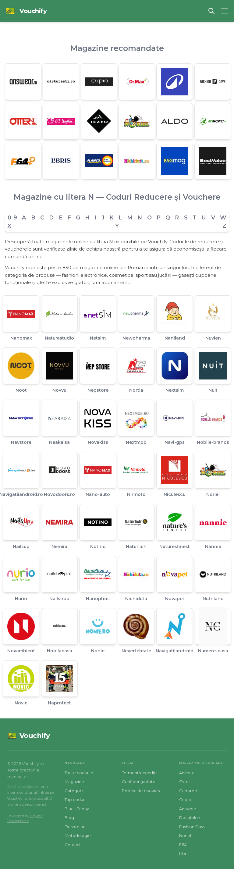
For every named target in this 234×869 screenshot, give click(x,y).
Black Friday (77, 808)
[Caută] (211, 11)
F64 (182, 844)
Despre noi (76, 826)
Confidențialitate (138, 781)
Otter (184, 781)
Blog (69, 817)
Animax (186, 772)
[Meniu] (224, 11)
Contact (73, 844)
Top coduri (75, 799)
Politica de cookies (141, 790)
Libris (184, 853)
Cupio (185, 799)
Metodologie (78, 835)
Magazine (74, 781)
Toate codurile (79, 772)
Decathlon (189, 817)
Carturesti (189, 790)
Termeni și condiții (139, 772)
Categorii (74, 790)
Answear (187, 808)
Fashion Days (192, 826)
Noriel (185, 835)
